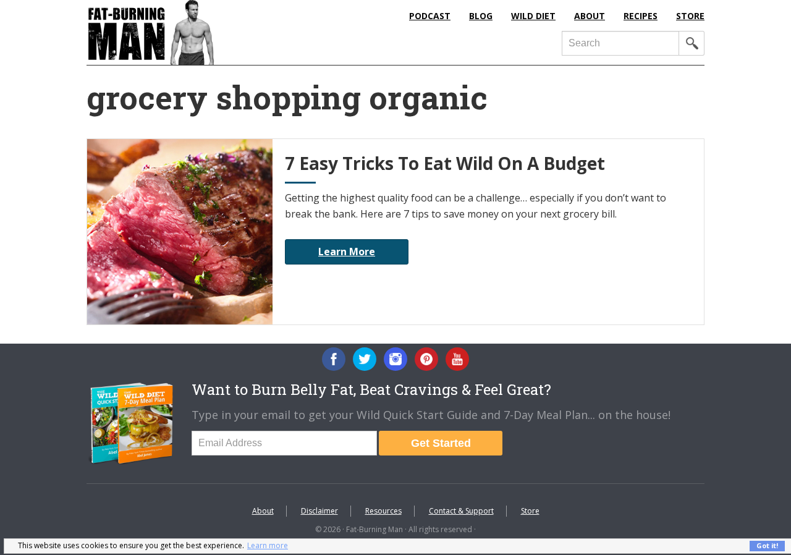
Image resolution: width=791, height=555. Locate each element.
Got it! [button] (767, 545)
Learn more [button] (267, 545)
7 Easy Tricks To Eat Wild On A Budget (445, 163)
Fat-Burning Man (201, 32)
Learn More (346, 251)
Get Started (441, 443)
